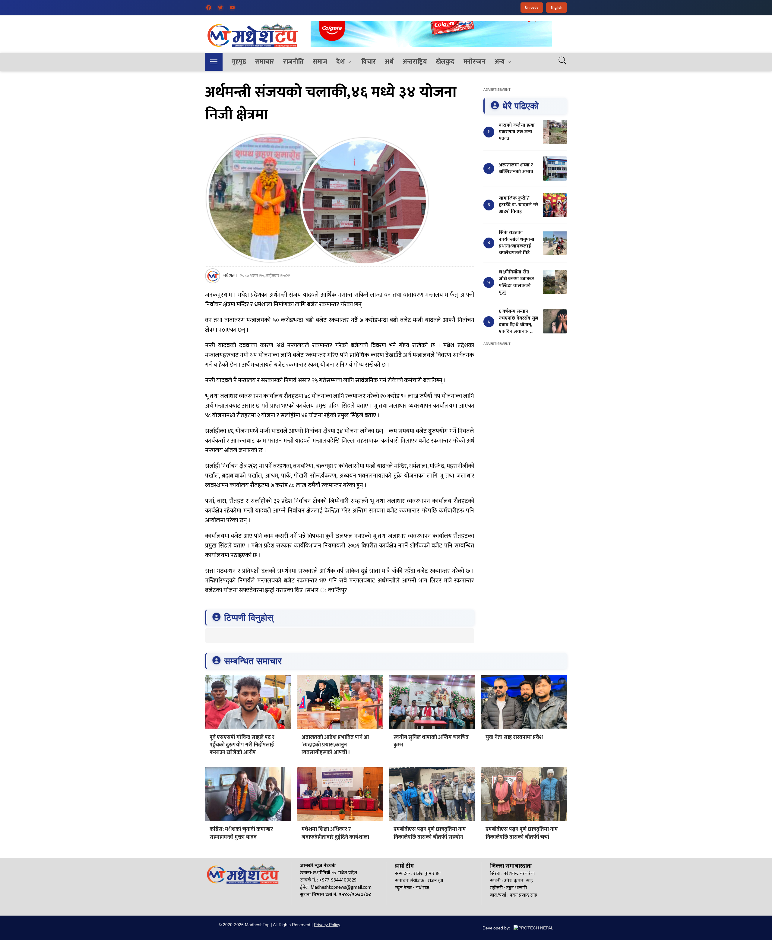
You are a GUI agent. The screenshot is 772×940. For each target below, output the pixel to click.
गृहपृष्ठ (239, 61)
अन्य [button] (500, 61)
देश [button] (340, 61)
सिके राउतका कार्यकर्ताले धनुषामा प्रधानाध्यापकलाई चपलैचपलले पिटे (516, 243)
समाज (320, 61)
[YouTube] (232, 7)
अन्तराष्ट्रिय (415, 61)
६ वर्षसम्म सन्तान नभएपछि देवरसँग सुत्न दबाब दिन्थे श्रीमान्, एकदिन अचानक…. (518, 321)
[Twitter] (220, 7)
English (556, 8)
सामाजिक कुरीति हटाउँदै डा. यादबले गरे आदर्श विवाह (518, 205)
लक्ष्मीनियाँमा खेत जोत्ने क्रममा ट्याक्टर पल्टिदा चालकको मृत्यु (516, 282)
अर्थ (389, 61)
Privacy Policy (327, 924)
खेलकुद (445, 61)
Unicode (532, 8)
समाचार (264, 61)
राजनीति (293, 61)
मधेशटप (230, 275)
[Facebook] (208, 7)
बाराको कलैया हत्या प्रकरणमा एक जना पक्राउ (517, 132)
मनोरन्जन (475, 61)
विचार (368, 61)
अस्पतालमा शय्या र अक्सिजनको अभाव (516, 168)
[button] (213, 61)
